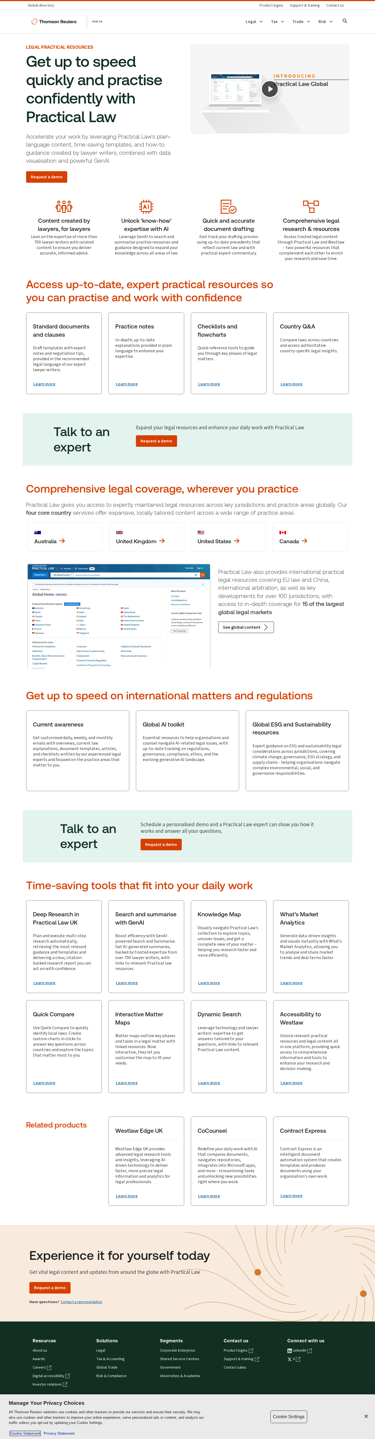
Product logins (236, 1350)
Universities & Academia (180, 1376)
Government (170, 1367)
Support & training (239, 1359)
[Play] (270, 89)
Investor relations (47, 1384)
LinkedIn (299, 1350)
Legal (100, 1350)
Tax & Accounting (110, 1359)
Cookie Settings (288, 1416)
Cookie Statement (25, 1433)
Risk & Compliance (111, 1376)
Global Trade (106, 1367)
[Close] (366, 1416)
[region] (187, 1416)
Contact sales (235, 1367)
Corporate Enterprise (177, 1350)
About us (40, 1350)
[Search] (345, 21)
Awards (39, 1359)
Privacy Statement (57, 1433)
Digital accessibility (48, 1376)
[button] (255, 21)
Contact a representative (81, 1301)
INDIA (97, 21)
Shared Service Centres (179, 1359)
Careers (39, 1367)
